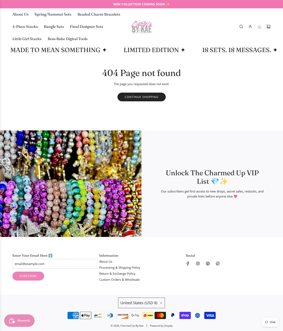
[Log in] (250, 26)
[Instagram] (197, 263)
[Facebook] (187, 263)
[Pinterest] (207, 263)
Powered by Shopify (161, 325)
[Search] (241, 26)
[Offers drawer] (259, 26)
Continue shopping (141, 97)
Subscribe (28, 276)
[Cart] (268, 26)
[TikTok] (217, 263)
